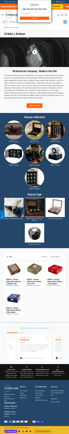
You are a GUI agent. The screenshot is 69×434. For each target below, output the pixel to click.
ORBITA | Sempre (34, 165)
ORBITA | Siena (34, 141)
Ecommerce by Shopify (23, 427)
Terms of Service (40, 391)
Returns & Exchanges (41, 400)
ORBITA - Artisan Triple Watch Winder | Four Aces (34, 281)
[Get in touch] (62, 15)
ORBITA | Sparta (14, 141)
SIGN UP (34, 18)
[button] (3, 15)
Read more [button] (34, 351)
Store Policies (39, 393)
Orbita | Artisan (14, 27)
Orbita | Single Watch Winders (14, 218)
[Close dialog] (50, 1)
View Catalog (34, 105)
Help (53, 1)
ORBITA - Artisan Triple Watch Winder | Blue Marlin (13, 310)
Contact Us (23, 398)
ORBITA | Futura (55, 165)
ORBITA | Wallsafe (34, 189)
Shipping (37, 398)
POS (15, 427)
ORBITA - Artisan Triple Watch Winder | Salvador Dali (13, 281)
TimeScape (10, 427)
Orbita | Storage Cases (55, 218)
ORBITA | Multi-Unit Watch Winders (34, 219)
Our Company (24, 391)
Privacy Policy (39, 395)
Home (7, 27)
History (22, 393)
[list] (34, 372)
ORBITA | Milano (14, 165)
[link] (34, 358)
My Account (61, 1)
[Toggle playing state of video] (34, 52)
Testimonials (23, 395)
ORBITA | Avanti (55, 141)
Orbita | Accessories (34, 244)
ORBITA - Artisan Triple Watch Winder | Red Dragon (54, 281)
